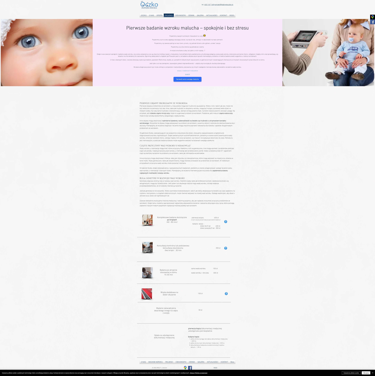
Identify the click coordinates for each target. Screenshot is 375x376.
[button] (159, 15)
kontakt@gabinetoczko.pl (223, 5)
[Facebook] (190, 368)
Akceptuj (366, 373)
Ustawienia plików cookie (351, 373)
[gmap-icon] (185, 368)
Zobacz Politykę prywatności (198, 373)
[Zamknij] (372, 372)
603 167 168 (209, 5)
